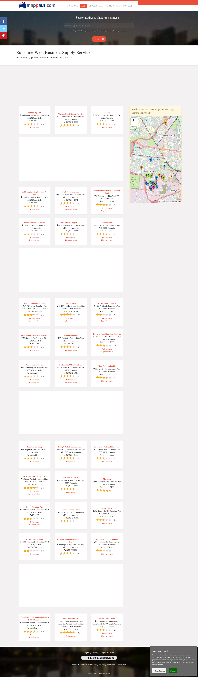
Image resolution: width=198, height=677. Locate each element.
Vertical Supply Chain (71, 509)
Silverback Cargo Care (70, 222)
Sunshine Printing (34, 446)
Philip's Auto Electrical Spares (70, 446)
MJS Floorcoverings (70, 191)
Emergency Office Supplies (107, 539)
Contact (127, 5)
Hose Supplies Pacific (107, 366)
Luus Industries (107, 222)
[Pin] (3, 35)
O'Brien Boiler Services (34, 364)
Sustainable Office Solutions (70, 364)
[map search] (37, 5)
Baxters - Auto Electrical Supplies (107, 333)
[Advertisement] (99, 86)
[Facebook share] (3, 21)
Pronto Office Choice (107, 618)
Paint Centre (107, 508)
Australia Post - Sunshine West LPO (34, 335)
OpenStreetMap (166, 201)
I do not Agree (159, 670)
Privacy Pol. (95, 5)
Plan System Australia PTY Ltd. (34, 476)
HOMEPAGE (72, 5)
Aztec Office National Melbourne (107, 446)
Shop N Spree (70, 303)
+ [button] (134, 120)
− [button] (134, 124)
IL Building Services (34, 539)
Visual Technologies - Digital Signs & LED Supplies (34, 618)
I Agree (173, 670)
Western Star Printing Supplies (70, 113)
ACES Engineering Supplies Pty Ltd (34, 193)
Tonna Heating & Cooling (34, 222)
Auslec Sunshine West (70, 618)
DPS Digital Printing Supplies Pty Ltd (70, 540)
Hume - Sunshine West (34, 507)
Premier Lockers (71, 335)
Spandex (106, 112)
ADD (83, 5)
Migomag (107, 478)
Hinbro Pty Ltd (34, 112)
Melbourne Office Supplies (34, 303)
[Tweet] (3, 28)
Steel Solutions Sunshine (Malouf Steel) (107, 192)
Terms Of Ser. (113, 5)
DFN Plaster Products (107, 303)
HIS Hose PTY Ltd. (71, 477)
